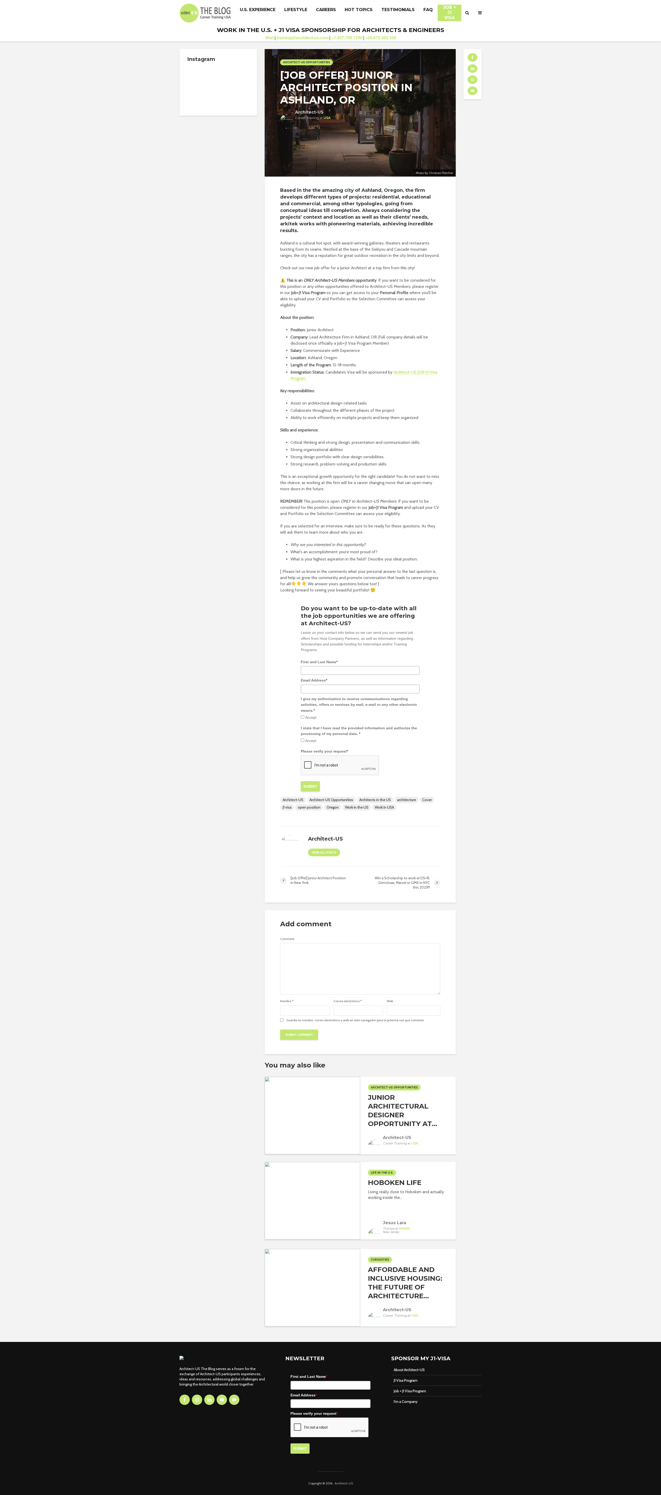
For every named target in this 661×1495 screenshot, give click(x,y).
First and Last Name (319, 662)
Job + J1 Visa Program (410, 1391)
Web (269, 38)
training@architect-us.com (302, 38)
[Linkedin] (209, 1400)
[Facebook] (184, 1400)
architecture (406, 799)
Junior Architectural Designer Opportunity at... (402, 1110)
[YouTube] (222, 1400)
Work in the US (356, 807)
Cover (427, 799)
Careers (326, 9)
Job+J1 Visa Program (308, 292)
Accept (310, 717)
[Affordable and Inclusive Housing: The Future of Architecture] (312, 1287)
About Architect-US (409, 1369)
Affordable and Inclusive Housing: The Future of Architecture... (405, 1282)
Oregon (333, 807)
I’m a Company (406, 1401)
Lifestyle (295, 9)
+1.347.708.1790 (346, 38)
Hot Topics (359, 9)
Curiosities (380, 1259)
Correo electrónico (348, 1001)
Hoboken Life (394, 1182)
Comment (287, 938)
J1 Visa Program (406, 1380)
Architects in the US (375, 799)
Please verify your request (324, 751)
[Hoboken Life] (312, 1200)
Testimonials (398, 9)
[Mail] (234, 1400)
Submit (310, 786)
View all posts (324, 852)
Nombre (286, 1001)
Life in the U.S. (382, 1172)
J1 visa (287, 807)
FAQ (428, 9)
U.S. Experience (258, 9)
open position (309, 807)
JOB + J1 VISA (449, 10)
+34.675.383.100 (380, 38)
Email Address (314, 680)
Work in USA (384, 807)
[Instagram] (197, 1400)
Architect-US (293, 799)
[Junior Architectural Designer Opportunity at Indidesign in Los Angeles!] (312, 1115)
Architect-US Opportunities (306, 62)
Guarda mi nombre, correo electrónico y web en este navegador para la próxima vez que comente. (355, 1020)
